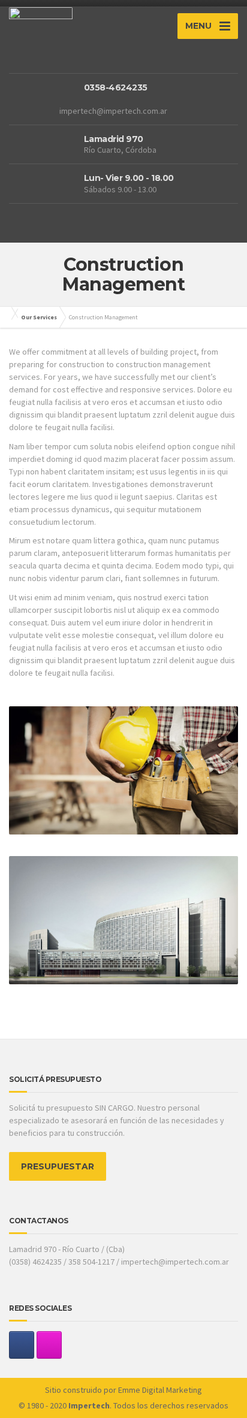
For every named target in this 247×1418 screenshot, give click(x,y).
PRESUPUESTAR (57, 1166)
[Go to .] (12, 313)
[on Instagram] (49, 1345)
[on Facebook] (21, 1345)
